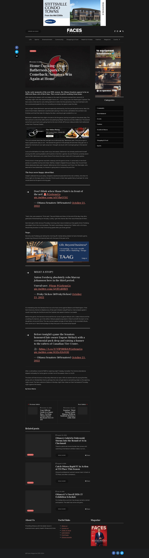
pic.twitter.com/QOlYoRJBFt (51, 288)
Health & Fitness (87, 39)
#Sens (52, 285)
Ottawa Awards (67, 537)
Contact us (65, 528)
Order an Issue (66, 530)
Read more (62, 455)
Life (30, 39)
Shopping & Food (72, 39)
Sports (37, 39)
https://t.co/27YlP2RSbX (53, 349)
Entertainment (47, 39)
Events (116, 39)
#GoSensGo (53, 194)
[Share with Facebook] (16, 47)
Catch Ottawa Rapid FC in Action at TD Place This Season (72, 467)
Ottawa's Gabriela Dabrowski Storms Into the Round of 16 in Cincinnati (71, 440)
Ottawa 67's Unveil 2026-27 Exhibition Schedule (69, 495)
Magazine (107, 39)
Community (59, 39)
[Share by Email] (16, 56)
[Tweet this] (16, 52)
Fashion (98, 39)
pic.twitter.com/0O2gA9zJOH (51, 352)
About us (64, 526)
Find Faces (65, 535)
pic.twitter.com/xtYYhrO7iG (51, 197)
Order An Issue (33, 31)
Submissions (66, 533)
